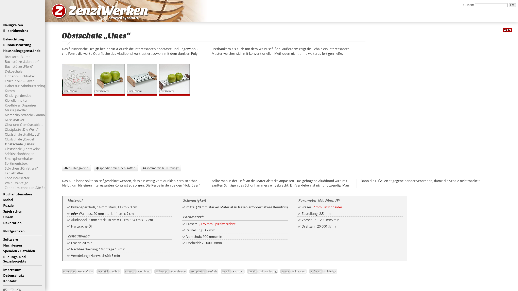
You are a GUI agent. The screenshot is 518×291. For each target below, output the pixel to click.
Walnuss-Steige (16, 183)
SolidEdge (330, 271)
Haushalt (237, 271)
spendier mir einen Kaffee (115, 168)
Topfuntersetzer (17, 178)
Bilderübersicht (15, 30)
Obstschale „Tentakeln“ (22, 149)
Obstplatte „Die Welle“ (21, 129)
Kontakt (10, 281)
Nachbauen (12, 245)
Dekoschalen (14, 71)
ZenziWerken (108, 10)
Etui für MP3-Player (19, 81)
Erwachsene (178, 271)
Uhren (8, 217)
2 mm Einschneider (327, 207)
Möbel (8, 200)
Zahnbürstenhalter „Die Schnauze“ (31, 188)
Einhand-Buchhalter (20, 76)
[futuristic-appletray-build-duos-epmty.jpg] (142, 79)
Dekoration (12, 223)
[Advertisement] (281, 129)
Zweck (225, 271)
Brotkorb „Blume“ (18, 57)
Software (10, 239)
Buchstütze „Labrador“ (22, 61)
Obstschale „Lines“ (20, 144)
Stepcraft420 (85, 271)
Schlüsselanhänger (19, 154)
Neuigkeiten (13, 25)
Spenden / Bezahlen (19, 251)
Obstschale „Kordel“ (20, 139)
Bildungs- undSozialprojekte (14, 259)
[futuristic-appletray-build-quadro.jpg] (174, 79)
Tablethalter (14, 173)
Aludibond (144, 271)
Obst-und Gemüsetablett (24, 124)
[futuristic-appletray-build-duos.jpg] (109, 79)
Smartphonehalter (19, 158)
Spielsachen (12, 211)
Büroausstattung (17, 45)
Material (103, 271)
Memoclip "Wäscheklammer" (27, 115)
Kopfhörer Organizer (20, 105)
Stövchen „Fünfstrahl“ (21, 168)
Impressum (12, 270)
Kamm (10, 91)
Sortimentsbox (16, 163)
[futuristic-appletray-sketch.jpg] (77, 79)
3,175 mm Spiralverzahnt (217, 224)
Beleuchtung (13, 39)
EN (509, 30)
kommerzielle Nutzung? (160, 168)
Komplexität (198, 271)
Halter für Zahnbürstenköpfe (27, 86)
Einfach (212, 271)
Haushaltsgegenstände (21, 50)
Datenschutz (13, 275)
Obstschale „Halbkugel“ (22, 134)
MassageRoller (16, 110)
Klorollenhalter (16, 100)
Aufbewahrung (268, 271)
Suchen (468, 5)
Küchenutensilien (17, 194)
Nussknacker (14, 120)
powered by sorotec (124, 18)
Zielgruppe (162, 271)
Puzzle (8, 205)
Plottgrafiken (14, 231)
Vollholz (115, 271)
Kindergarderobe (18, 95)
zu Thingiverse (76, 168)
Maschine (69, 271)
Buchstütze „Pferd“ (19, 66)
